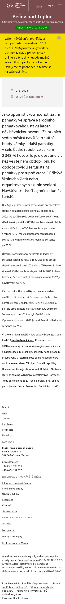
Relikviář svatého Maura (15, 543)
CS (38, 6)
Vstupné (6, 505)
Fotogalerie (8, 530)
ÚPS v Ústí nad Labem (29, 96)
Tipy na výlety (9, 511)
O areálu (6, 523)
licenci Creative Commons (24, 560)
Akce (4, 412)
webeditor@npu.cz (12, 594)
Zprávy (6, 418)
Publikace (7, 424)
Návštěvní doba (10, 494)
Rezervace (7, 499)
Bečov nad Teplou (32, 16)
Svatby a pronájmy (12, 536)
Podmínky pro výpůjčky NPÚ (31, 590)
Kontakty (7, 435)
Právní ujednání (10, 583)
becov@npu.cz (10, 461)
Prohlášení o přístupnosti (36, 583)
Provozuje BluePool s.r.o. (15, 598)
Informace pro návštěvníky (16, 483)
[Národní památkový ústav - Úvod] (16, 5)
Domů (5, 407)
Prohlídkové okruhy (12, 488)
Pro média (7, 429)
